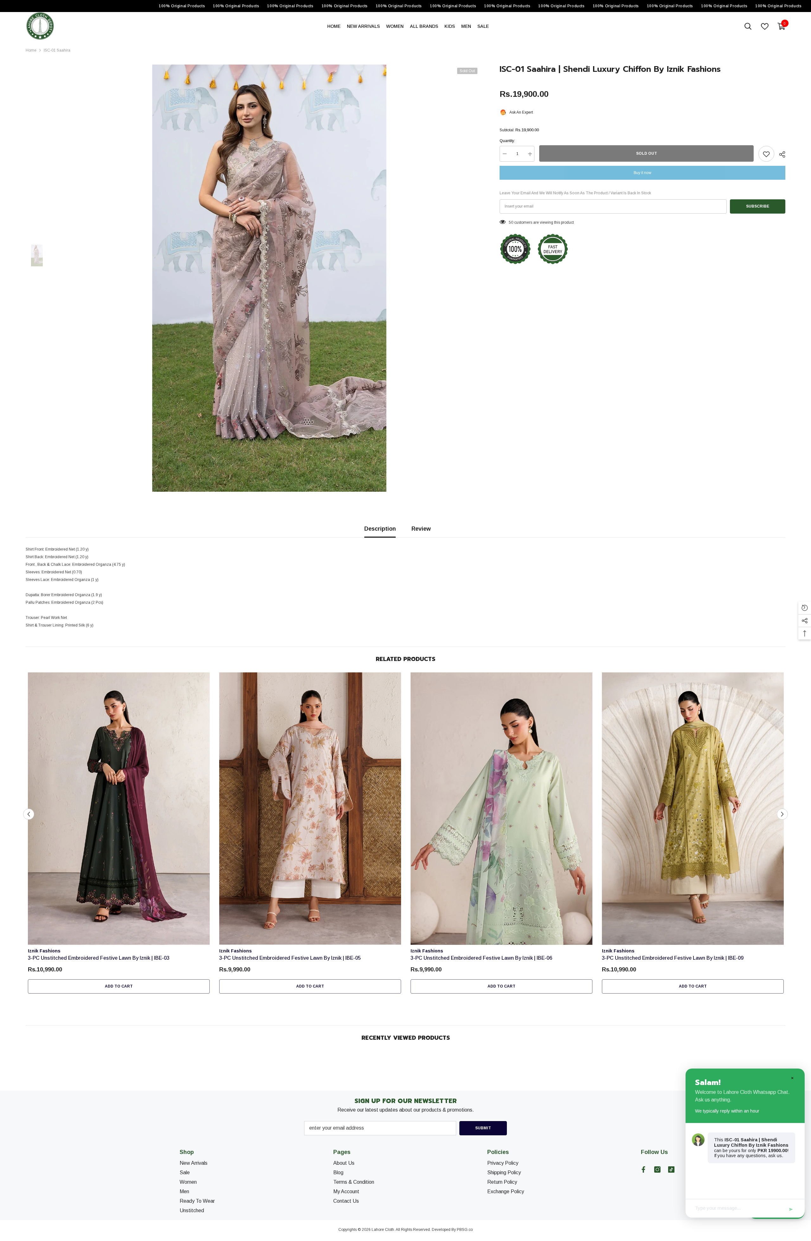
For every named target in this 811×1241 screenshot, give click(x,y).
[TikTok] (671, 1169)
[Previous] (28, 814)
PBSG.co (465, 1229)
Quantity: (507, 141)
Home (31, 50)
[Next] (782, 814)
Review (421, 529)
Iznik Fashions (44, 950)
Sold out (646, 154)
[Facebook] (643, 1169)
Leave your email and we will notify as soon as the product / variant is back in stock (575, 193)
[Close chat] (792, 1078)
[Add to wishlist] (766, 154)
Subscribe (757, 206)
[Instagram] (657, 1169)
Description (380, 529)
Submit (483, 1128)
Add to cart (119, 986)
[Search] (748, 26)
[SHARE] (779, 154)
